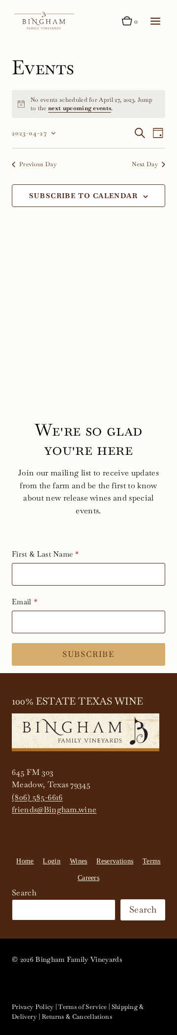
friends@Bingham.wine (54, 809)
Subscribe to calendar (83, 195)
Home (24, 861)
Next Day (145, 164)
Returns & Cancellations (77, 1016)
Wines (79, 861)
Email (21, 601)
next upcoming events (79, 108)
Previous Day (38, 164)
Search (24, 892)
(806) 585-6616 (37, 797)
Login (51, 861)
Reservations (114, 861)
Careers (88, 878)
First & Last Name (42, 554)
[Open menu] (155, 21)
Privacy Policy (33, 1007)
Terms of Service (82, 1007)
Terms (152, 861)
